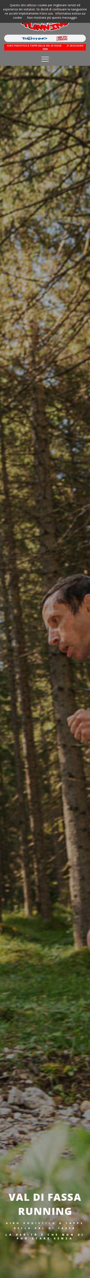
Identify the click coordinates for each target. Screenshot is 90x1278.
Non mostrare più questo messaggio (52, 18)
